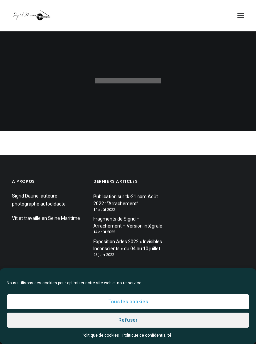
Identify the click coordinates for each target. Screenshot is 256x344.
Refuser (128, 320)
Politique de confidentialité (146, 335)
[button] (240, 15)
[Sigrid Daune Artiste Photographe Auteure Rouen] (32, 15)
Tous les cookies (128, 302)
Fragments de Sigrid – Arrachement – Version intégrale (127, 222)
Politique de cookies (100, 335)
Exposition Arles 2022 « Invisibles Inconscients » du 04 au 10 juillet (127, 245)
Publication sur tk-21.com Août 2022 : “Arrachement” (125, 200)
